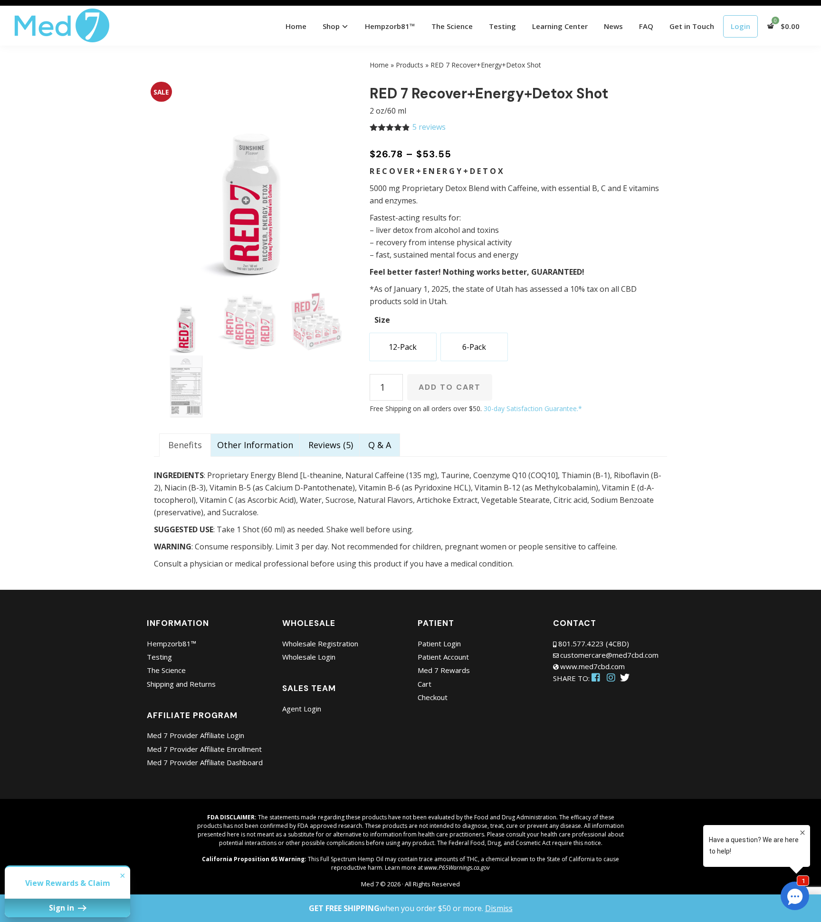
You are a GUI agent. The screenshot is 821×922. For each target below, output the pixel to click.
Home (379, 64)
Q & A (379, 445)
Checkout (433, 697)
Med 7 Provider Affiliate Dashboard (205, 762)
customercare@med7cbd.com (609, 655)
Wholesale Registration (320, 643)
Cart (424, 684)
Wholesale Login (308, 657)
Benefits (185, 445)
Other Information (255, 445)
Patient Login (439, 643)
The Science (166, 670)
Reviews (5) (330, 445)
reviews (429, 127)
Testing (159, 657)
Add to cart (450, 387)
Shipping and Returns (181, 684)
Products (409, 64)
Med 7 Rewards (444, 670)
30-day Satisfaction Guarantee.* (533, 408)
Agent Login (301, 708)
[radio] (403, 347)
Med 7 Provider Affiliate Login (195, 735)
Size (382, 320)
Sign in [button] (62, 907)
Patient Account (443, 657)
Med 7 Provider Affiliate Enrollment (204, 749)
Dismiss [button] (499, 908)
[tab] (185, 445)
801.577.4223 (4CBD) (593, 643)
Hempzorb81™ (171, 643)
